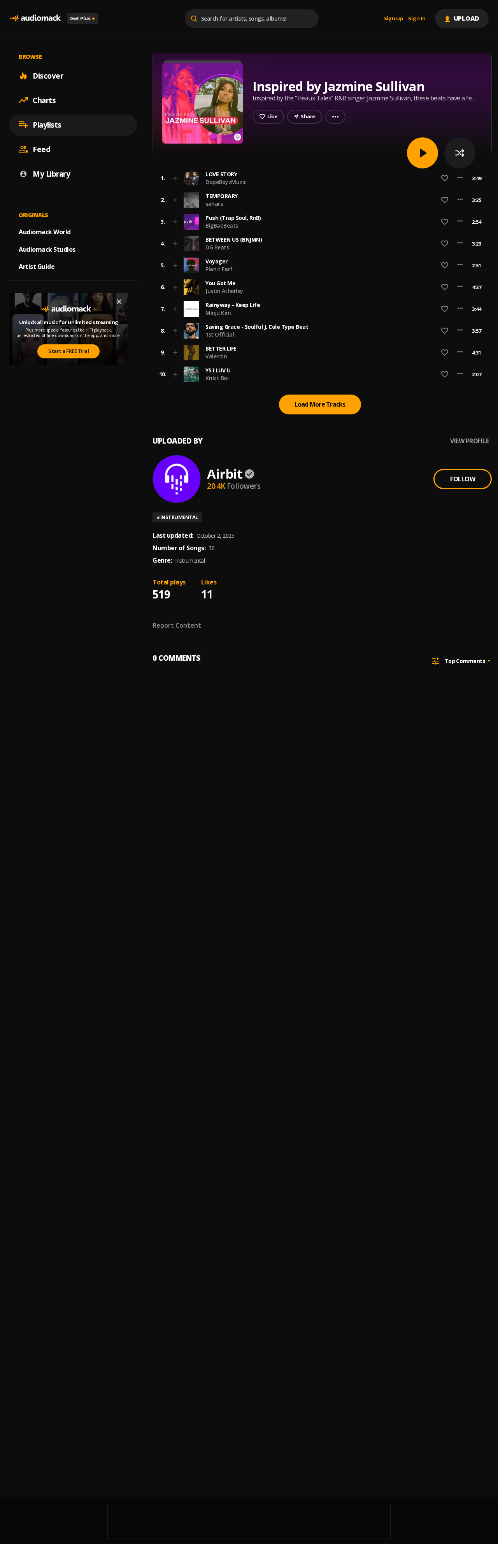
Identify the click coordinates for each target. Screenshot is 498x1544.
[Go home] (35, 18)
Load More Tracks (320, 404)
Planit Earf (219, 269)
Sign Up (393, 19)
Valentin (216, 356)
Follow (462, 479)
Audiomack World (45, 231)
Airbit (224, 473)
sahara (214, 203)
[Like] (444, 178)
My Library (51, 173)
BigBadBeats (221, 225)
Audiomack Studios (47, 249)
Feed (41, 149)
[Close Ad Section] (119, 301)
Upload (467, 18)
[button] (320, 178)
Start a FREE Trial (68, 350)
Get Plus (82, 18)
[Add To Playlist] (175, 178)
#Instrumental (177, 517)
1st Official (219, 334)
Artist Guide (36, 266)
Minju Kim (218, 312)
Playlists (47, 124)
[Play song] (422, 152)
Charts (44, 100)
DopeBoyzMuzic (225, 182)
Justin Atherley (224, 291)
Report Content (177, 625)
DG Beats (217, 247)
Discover (48, 75)
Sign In (416, 19)
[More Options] (460, 178)
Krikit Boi (216, 378)
